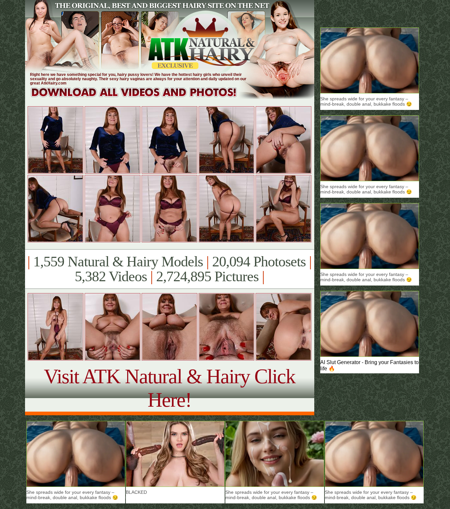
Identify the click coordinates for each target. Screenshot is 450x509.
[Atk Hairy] (140, 97)
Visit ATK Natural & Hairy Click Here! (169, 388)
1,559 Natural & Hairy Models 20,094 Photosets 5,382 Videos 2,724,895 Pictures (169, 269)
